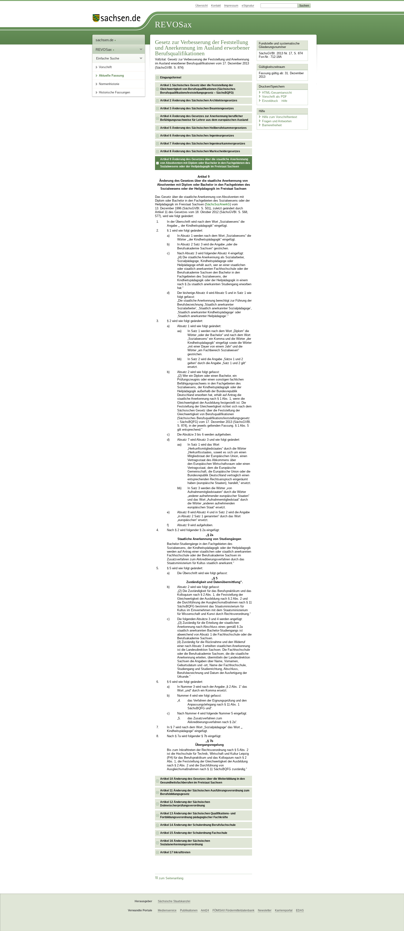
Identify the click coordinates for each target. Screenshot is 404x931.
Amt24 (205, 910)
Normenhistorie (109, 84)
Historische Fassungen (114, 92)
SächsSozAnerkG (218, 204)
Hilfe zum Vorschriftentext (279, 117)
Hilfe (284, 101)
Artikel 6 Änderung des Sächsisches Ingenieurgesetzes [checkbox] (197, 135)
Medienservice (167, 910)
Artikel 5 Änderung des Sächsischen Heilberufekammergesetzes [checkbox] (203, 127)
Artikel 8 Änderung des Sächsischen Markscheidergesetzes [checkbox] (200, 151)
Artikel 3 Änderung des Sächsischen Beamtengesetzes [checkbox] (197, 108)
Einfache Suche (107, 58)
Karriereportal (283, 910)
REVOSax (173, 24)
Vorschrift (105, 67)
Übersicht (201, 5)
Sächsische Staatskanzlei (174, 901)
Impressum (231, 5)
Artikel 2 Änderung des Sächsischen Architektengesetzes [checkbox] (198, 100)
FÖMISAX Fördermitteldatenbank (233, 910)
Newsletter (264, 910)
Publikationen (189, 910)
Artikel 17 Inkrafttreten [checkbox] (175, 852)
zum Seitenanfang (171, 878)
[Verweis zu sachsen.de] (118, 18)
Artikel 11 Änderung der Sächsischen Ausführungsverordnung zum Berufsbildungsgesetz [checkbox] (204, 792)
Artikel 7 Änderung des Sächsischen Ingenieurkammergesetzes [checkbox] (202, 143)
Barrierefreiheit (272, 125)
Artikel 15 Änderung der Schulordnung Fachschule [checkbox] (193, 833)
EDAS (300, 910)
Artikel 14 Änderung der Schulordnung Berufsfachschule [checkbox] (198, 825)
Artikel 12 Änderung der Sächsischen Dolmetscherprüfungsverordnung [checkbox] (185, 803)
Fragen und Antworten (277, 121)
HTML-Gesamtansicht (277, 92)
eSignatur (248, 5)
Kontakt (216, 5)
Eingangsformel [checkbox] (170, 77)
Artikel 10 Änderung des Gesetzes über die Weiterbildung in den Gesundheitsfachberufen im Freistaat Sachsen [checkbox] (202, 780)
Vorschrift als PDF (274, 96)
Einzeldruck (270, 101)
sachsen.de (105, 40)
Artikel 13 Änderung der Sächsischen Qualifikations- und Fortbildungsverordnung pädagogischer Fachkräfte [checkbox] (197, 815)
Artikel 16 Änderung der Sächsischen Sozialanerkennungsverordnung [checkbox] (185, 842)
